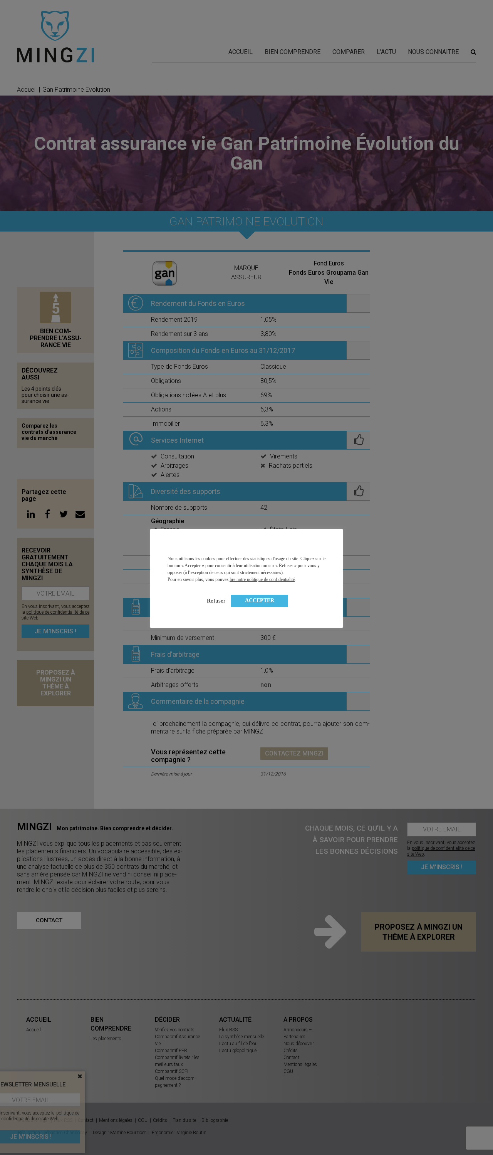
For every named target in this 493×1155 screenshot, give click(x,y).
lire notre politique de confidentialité (262, 579)
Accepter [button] (259, 600)
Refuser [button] (216, 601)
